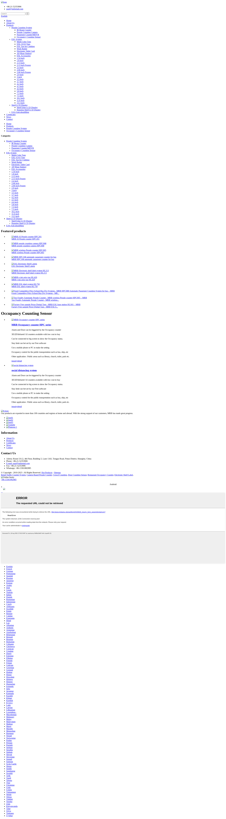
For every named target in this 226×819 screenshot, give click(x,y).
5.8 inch (20, 91)
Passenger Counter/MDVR (28, 35)
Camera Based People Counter (39, 475)
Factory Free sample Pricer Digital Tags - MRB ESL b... (35, 307)
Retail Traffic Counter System (13, 475)
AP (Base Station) (24, 53)
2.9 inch (20, 75)
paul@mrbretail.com (14, 9)
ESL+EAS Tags (23, 44)
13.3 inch (20, 103)
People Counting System (22, 28)
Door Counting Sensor (77, 475)
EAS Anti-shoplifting (20, 112)
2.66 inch (20, 70)
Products (9, 25)
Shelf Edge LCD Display (27, 107)
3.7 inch (20, 82)
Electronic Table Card (26, 51)
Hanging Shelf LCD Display (29, 110)
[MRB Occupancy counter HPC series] (28, 320)
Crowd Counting (60, 475)
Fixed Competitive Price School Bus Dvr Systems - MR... (35, 293)
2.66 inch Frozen (24, 72)
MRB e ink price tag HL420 (23, 280)
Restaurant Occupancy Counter (100, 475)
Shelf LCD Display (20, 105)
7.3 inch (20, 93)
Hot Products (46, 472)
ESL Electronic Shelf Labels (23, 266)
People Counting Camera (27, 32)
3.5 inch (20, 79)
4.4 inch (20, 89)
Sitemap (57, 472)
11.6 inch (20, 100)
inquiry (14, 361)
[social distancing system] (22, 365)
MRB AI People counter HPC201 (25, 239)
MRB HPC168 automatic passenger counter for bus (33, 259)
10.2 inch (20, 98)
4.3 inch (20, 86)
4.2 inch (20, 84)
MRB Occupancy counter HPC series (31, 324)
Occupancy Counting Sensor (29, 37)
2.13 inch (20, 63)
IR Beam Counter (24, 30)
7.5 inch (20, 96)
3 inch (19, 77)
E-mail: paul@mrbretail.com (18, 463)
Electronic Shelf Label (123, 475)
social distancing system (24, 370)
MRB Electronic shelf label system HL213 (29, 273)
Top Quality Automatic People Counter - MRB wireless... (35, 300)
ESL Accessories (24, 56)
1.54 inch (20, 58)
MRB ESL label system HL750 (25, 286)
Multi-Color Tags (24, 42)
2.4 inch (20, 67)
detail (19, 361)
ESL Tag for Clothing (26, 46)
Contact (9, 119)
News (8, 117)
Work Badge (22, 49)
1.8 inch (20, 60)
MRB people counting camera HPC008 (28, 246)
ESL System (17, 39)
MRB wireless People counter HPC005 (28, 252)
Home (8, 20)
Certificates (11, 114)
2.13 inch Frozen (24, 65)
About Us (10, 23)
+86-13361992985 (8, 480)
